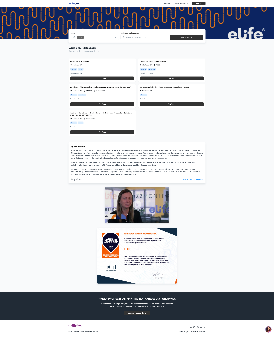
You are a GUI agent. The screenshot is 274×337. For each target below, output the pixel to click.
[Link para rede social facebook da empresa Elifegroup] (74, 180)
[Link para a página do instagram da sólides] (198, 327)
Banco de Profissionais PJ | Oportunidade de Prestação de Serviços (164, 87)
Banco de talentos (181, 3)
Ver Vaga (102, 78)
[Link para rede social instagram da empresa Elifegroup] (77, 179)
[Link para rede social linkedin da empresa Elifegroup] (72, 179)
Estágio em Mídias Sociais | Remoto (153, 61)
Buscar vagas (186, 37)
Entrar (198, 3)
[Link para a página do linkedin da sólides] (191, 327)
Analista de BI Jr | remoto (79, 61)
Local (73, 33)
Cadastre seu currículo (137, 313)
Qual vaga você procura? (130, 33)
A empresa (166, 3)
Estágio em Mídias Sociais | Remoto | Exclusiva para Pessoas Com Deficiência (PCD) (100, 87)
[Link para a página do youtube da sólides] (201, 327)
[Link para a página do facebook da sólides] (194, 327)
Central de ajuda (184, 331)
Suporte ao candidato (198, 331)
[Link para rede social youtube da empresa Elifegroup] (80, 179)
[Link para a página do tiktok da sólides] (204, 327)
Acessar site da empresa (193, 179)
